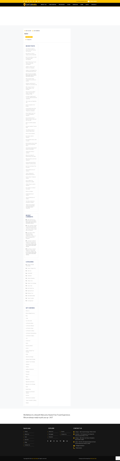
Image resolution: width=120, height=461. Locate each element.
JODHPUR (29, 275)
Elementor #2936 (29, 345)
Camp (27, 318)
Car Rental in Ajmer (29, 323)
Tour (68, 4)
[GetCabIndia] (30, 4)
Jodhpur (27, 366)
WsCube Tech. (93, 458)
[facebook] (23, 1)
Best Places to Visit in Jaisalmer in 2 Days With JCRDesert (31, 250)
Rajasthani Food (30, 290)
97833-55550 (93, 1)
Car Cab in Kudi (29, 320)
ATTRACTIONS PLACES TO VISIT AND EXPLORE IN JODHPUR (31, 97)
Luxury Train (29, 285)
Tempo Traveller (30, 298)
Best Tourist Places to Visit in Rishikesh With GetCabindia (31, 58)
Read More (29, 36)
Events (27, 348)
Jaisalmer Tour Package (30, 361)
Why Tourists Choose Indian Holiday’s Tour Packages (30, 88)
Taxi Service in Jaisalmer (30, 397)
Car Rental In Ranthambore (31, 333)
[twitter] (51, 440)
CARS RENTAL (52, 4)
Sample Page (28, 389)
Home (58, 17)
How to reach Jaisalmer (30, 133)
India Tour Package (29, 356)
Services (75, 4)
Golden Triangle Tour (31, 268)
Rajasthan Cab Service (30, 381)
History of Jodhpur (29, 191)
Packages (62, 4)
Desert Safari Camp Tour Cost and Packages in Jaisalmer (30, 114)
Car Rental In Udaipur (30, 335)
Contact (94, 4)
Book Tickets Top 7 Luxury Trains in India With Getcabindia (31, 63)
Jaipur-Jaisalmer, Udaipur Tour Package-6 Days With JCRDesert (31, 226)
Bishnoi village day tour (30, 313)
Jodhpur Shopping (30, 278)
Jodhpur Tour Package (31, 283)
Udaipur (27, 402)
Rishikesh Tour (30, 293)
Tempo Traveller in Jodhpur (31, 400)
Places (27, 376)
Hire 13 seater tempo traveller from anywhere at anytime (31, 79)
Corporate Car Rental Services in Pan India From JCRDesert (31, 242)
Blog (87, 4)
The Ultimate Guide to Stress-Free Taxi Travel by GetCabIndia (31, 50)
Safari (26, 33)
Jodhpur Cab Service (30, 369)
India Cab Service (30, 219)
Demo (27, 343)
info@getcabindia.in (80, 445)
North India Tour (30, 288)
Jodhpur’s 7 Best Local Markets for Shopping (31, 237)
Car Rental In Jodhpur (30, 330)
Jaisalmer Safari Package (30, 359)
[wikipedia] (33, 1)
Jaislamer (27, 364)
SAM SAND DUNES (31, 295)
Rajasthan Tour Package (30, 384)
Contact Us (28, 340)
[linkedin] (30, 1)
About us (43, 4)
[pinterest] (36, 1)
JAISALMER (29, 273)
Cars (81, 4)
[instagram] (28, 1)
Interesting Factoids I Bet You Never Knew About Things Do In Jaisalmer (31, 109)
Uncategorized (30, 300)
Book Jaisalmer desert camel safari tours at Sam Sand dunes (31, 144)
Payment (27, 374)
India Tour (29, 270)
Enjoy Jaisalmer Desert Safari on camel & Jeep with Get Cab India (31, 119)
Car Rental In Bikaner (30, 325)
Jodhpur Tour (30, 280)
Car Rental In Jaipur (29, 328)
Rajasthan (28, 379)
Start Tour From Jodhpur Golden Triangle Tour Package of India (30, 93)
